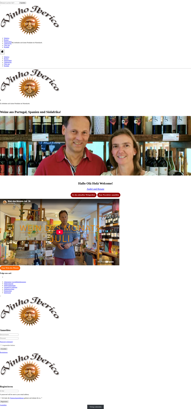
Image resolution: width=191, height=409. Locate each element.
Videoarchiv (8, 43)
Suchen (22, 3)
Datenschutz (8, 291)
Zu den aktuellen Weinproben (83, 195)
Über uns (7, 45)
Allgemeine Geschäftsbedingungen (15, 282)
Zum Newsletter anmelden (109, 195)
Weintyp (6, 38)
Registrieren (4, 352)
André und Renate (95, 189)
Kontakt (6, 47)
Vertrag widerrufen (95, 407)
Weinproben (8, 42)
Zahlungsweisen (9, 289)
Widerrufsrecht (8, 284)
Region (6, 40)
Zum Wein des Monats (10, 268)
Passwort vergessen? (6, 342)
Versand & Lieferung (10, 287)
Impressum (7, 293)
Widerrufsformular (10, 285)
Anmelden (4, 349)
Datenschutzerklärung (17, 398)
